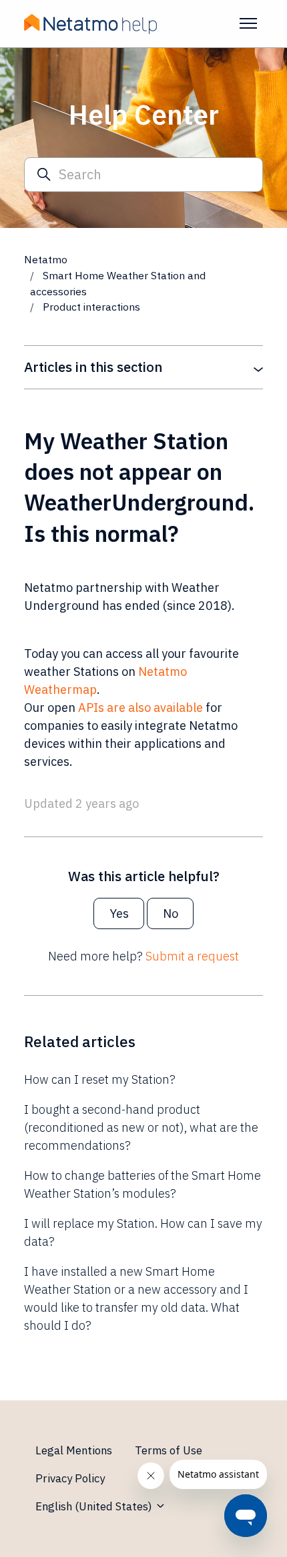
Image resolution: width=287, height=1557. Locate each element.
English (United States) (95, 1506)
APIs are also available (140, 707)
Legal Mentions (73, 1450)
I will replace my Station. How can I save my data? (143, 1232)
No (170, 913)
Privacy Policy (70, 1478)
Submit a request (192, 956)
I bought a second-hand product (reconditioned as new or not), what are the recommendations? (141, 1127)
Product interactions (91, 306)
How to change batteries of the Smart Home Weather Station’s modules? (142, 1184)
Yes (119, 913)
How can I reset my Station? (100, 1079)
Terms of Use (168, 1450)
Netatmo (45, 259)
